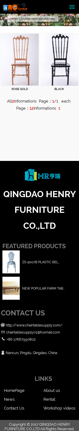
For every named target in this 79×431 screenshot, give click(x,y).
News (9, 399)
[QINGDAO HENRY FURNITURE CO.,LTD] (15, 6)
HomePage (14, 390)
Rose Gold (20, 89)
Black (59, 89)
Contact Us (14, 408)
